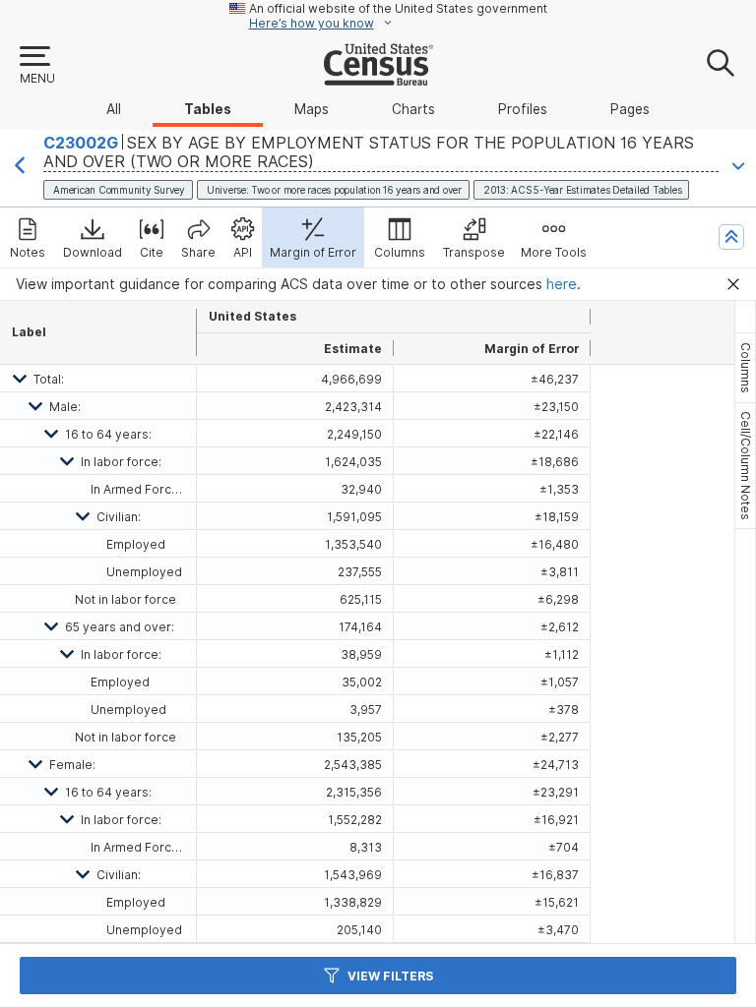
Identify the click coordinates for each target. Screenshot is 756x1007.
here (561, 284)
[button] (36, 66)
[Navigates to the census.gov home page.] (378, 78)
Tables (207, 109)
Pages (630, 109)
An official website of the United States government (398, 8)
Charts (413, 109)
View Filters (390, 976)
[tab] (745, 367)
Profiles (522, 109)
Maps (311, 109)
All (113, 109)
